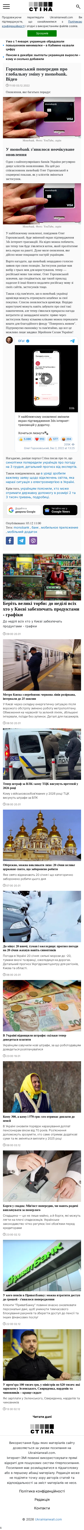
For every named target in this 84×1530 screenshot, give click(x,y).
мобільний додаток (22, 532)
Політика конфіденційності (42, 1491)
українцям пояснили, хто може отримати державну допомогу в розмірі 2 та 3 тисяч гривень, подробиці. (41, 492)
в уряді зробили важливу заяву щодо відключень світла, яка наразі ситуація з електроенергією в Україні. (40, 477)
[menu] (6, 6)
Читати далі (42, 1417)
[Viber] (33, 541)
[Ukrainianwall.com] (40, 6)
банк (35, 527)
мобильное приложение (59, 527)
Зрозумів (42, 33)
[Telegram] (21, 541)
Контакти (42, 1508)
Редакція (42, 1499)
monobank (21, 527)
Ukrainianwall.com (48, 1519)
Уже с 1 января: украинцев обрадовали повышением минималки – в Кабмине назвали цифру (40, 45)
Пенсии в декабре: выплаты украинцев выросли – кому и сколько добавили (43, 57)
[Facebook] (10, 541)
